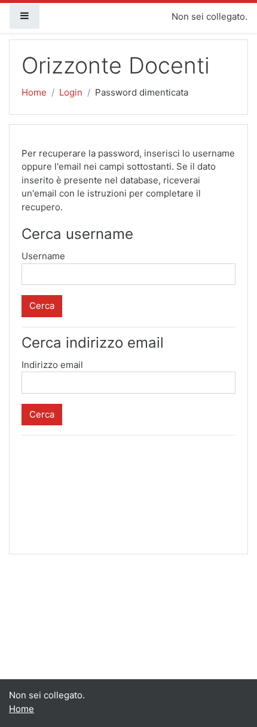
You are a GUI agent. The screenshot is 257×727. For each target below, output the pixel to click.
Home (34, 92)
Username (43, 256)
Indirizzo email (52, 364)
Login (70, 92)
